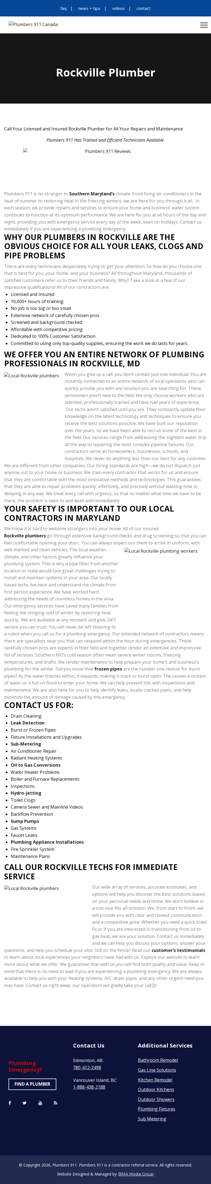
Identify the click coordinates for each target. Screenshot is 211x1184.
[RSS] (56, 1103)
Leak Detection (28, 723)
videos (118, 8)
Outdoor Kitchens (156, 1089)
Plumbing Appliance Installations (47, 842)
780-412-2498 (87, 1068)
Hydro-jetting (26, 793)
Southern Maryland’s (92, 194)
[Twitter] (24, 1103)
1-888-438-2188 (89, 1087)
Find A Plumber (32, 1084)
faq (63, 8)
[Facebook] (9, 1103)
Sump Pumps (25, 821)
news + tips (89, 8)
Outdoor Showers (156, 1099)
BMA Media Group (136, 1174)
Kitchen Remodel (155, 1080)
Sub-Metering (26, 744)
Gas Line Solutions (157, 1070)
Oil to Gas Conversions (35, 765)
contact (144, 8)
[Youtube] (40, 1103)
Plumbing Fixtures (156, 1109)
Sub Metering (152, 1119)
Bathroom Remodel (158, 1060)
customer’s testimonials (178, 950)
